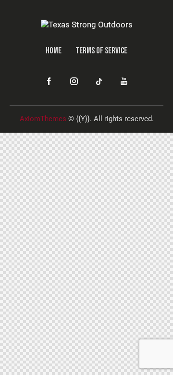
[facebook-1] (49, 82)
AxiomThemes (43, 118)
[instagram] (74, 82)
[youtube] (124, 82)
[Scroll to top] (157, 359)
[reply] (99, 82)
